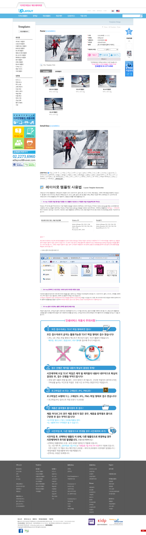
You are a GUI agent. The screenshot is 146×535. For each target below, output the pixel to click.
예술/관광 (18, 93)
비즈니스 (18, 80)
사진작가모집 (71, 489)
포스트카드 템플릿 (21, 55)
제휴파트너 (18, 489)
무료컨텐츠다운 (71, 479)
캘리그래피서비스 (20, 501)
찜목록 (90, 500)
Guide (69, 504)
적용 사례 (83, 16)
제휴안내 (18, 491)
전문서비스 (19, 82)
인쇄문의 (91, 474)
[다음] (129, 57)
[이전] (129, 41)
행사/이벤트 (19, 103)
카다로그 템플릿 (20, 41)
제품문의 (111, 501)
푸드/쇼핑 (18, 84)
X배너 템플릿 (19, 62)
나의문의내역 (92, 507)
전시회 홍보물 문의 (20, 506)
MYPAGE (99, 10)
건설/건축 (18, 100)
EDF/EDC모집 (71, 486)
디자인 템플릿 (22, 16)
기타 (17, 105)
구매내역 (91, 495)
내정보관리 (91, 487)
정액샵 (35, 16)
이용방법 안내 (112, 474)
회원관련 (111, 481)
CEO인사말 (18, 471)
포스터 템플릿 (19, 51)
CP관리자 (91, 512)
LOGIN (89, 10)
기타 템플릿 (19, 71)
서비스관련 (111, 489)
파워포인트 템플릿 (21, 57)
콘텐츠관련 (111, 484)
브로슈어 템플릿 (20, 44)
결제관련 (111, 486)
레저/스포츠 (19, 91)
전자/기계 (18, 98)
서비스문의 (111, 506)
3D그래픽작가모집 (72, 494)
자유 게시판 (70, 501)
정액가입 (70, 471)
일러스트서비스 (19, 504)
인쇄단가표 (91, 471)
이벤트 (69, 506)
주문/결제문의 (112, 504)
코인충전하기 (92, 492)
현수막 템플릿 (19, 64)
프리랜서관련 (112, 494)
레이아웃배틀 (71, 509)
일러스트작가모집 (72, 491)
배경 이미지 (19, 69)
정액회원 (91, 504)
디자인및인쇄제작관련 (114, 491)
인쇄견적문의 (92, 476)
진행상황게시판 (92, 479)
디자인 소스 (19, 67)
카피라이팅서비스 (20, 499)
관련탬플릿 (58, 71)
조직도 (17, 476)
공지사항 (111, 469)
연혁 (17, 474)
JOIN (94, 10)
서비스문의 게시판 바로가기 (50, 250)
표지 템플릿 (19, 60)
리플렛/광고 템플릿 (21, 46)
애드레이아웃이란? (20, 486)
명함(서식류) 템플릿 (21, 53)
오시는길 (18, 479)
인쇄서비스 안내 (92, 469)
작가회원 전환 (92, 502)
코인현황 (91, 490)
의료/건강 (18, 89)
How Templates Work (49, 65)
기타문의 (111, 509)
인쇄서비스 (71, 16)
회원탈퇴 (91, 509)
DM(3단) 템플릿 (20, 48)
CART (105, 10)
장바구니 (91, 497)
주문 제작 (59, 16)
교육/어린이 (19, 87)
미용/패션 (18, 96)
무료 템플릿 (46, 16)
